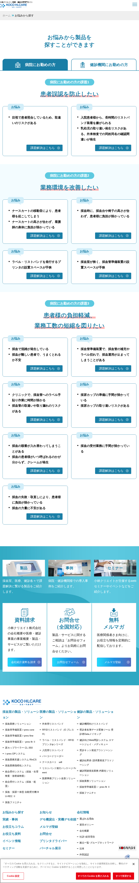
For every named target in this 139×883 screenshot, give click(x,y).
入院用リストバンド (53, 750)
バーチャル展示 (50, 848)
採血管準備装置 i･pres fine (19, 735)
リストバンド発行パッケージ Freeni (59, 770)
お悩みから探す (13, 812)
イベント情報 (12, 841)
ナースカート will (52, 762)
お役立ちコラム (13, 826)
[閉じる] (133, 864)
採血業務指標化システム (18, 765)
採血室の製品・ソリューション (21, 714)
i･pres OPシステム (15, 753)
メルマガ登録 (112, 662)
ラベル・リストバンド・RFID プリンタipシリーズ (58, 742)
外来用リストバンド (53, 723)
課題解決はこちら (42, 148)
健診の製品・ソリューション (95, 714)
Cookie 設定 (13, 876)
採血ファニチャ (13, 802)
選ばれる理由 (87, 818)
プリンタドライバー (53, 841)
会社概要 (84, 830)
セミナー (9, 848)
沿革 (82, 848)
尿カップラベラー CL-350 (19, 747)
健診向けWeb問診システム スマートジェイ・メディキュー (97, 742)
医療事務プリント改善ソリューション (58, 780)
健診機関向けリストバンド (94, 723)
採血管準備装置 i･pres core (19, 729)
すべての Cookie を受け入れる (93, 876)
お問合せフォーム (68, 662)
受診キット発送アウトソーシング (96, 752)
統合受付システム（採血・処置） (20, 783)
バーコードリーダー (53, 756)
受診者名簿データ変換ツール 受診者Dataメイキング (96, 731)
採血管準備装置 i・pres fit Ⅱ (20, 741)
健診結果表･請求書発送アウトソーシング (97, 762)
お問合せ (46, 834)
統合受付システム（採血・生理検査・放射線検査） (21, 773)
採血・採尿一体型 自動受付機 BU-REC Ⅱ (22, 794)
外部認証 (84, 854)
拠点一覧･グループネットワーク (97, 842)
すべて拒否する (123, 876)
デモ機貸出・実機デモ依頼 (58, 819)
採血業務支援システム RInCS (20, 759)
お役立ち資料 (12, 834)
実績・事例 (10, 819)
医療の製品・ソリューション (58, 714)
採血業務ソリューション (18, 723)
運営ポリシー (87, 824)
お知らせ (46, 812)
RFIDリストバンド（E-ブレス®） (58, 731)
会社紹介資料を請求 (23, 662)
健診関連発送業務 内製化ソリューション (96, 772)
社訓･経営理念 (87, 836)
